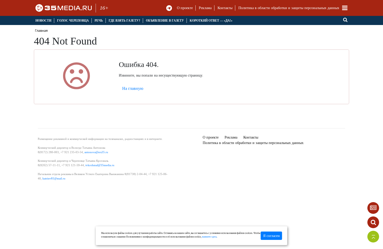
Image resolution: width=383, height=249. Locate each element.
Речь (99, 20)
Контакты (225, 8)
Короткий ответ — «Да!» (211, 20)
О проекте (185, 8)
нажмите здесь (209, 236)
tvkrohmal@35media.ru (99, 165)
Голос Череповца (73, 20)
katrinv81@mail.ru (53, 178)
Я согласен (271, 236)
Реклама (205, 8)
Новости (43, 20)
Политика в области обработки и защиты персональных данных (288, 8)
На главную (132, 88)
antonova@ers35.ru (96, 152)
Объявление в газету (165, 20)
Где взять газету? (124, 20)
